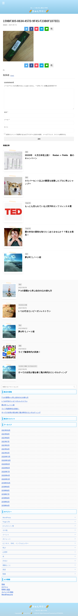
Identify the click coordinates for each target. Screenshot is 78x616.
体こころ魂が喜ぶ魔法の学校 (39, 610)
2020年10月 (6, 460)
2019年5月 (6, 502)
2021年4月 (6, 449)
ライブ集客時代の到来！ (29, 352)
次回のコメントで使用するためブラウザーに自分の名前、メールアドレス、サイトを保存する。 (36, 134)
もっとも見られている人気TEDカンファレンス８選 (48, 206)
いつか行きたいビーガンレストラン (34, 311)
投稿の (6, 589)
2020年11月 (6, 457)
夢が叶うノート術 (33, 257)
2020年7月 (6, 472)
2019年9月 (6, 487)
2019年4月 (6, 505)
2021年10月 (6, 430)
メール (6, 119)
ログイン (5, 587)
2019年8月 (6, 490)
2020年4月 (6, 475)
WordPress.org (7, 594)
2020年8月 (6, 468)
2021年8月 (6, 438)
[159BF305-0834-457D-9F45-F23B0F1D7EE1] (42, 29)
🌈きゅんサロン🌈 (40, 11)
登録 (3, 584)
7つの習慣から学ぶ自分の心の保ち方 (35, 290)
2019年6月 (6, 498)
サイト (6, 127)
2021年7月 (5, 441)
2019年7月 (5, 494)
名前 (6, 112)
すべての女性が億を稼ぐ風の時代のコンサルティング (42, 372)
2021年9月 (6, 434)
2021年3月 (6, 453)
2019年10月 (6, 483)
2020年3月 (6, 479)
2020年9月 (6, 464)
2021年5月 (6, 445)
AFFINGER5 (59, 613)
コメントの (7, 592)
